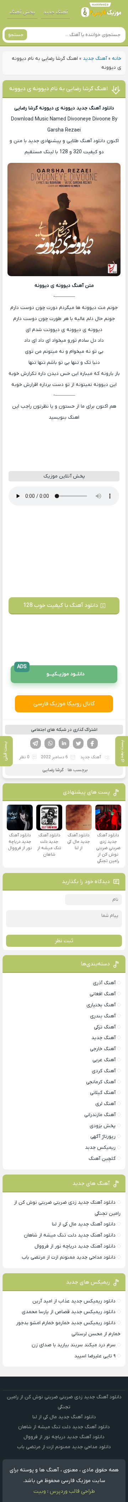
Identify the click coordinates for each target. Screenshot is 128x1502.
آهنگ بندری (103, 1016)
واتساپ (49, 743)
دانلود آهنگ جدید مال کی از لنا (84, 1224)
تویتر (78, 743)
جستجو (15, 35)
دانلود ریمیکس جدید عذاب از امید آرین (74, 1301)
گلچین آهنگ (102, 1158)
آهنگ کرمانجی (101, 1082)
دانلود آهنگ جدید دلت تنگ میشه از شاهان (70, 1235)
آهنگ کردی (104, 1071)
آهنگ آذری (104, 983)
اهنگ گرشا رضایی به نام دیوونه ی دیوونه (58, 88)
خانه (116, 58)
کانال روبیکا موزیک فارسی (64, 703)
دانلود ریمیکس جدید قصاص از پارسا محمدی (69, 1312)
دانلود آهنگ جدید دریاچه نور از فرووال (75, 1246)
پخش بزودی (103, 1125)
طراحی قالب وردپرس (72, 1491)
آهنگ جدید (55, 12)
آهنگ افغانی (103, 994)
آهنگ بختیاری (101, 1005)
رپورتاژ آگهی (103, 1136)
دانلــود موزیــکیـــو (51, 671)
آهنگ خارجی (103, 1049)
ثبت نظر (64, 940)
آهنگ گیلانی (103, 1092)
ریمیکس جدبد (100, 1147)
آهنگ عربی (104, 1060)
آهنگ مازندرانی (100, 1114)
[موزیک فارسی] (101, 12)
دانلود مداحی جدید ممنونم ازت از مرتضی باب (69, 1257)
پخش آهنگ (22, 12)
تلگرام (35, 743)
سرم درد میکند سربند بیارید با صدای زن (74, 1345)
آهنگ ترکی (105, 1027)
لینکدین (64, 743)
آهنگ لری (105, 1103)
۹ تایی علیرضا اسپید (95, 1356)
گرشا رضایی (53, 770)
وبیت (39, 1491)
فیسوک (92, 743)
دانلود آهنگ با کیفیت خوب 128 (60, 605)
